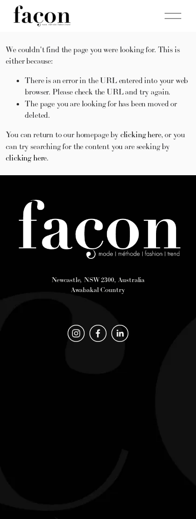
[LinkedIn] (119, 333)
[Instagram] (76, 333)
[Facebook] (98, 333)
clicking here (140, 134)
